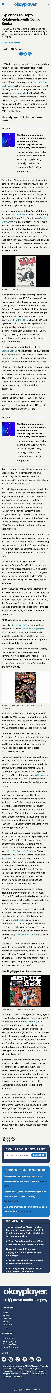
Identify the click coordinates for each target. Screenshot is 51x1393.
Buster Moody (30, 1021)
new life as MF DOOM (18, 320)
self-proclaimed (19, 214)
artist (41, 775)
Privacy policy (9, 1341)
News (5, 1313)
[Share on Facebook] (21, 54)
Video (6, 1321)
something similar (18, 93)
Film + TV (7, 1318)
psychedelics (19, 920)
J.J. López (6, 858)
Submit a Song (10, 1344)
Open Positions (10, 1347)
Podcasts (7, 1324)
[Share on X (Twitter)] (25, 54)
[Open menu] (3, 4)
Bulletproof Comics (25, 934)
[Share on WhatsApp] (30, 54)
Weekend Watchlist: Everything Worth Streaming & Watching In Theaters (25, 1181)
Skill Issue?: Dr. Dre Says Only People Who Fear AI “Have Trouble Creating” (25, 1196)
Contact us (8, 1338)
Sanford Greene (9, 351)
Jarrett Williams (19, 625)
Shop (5, 1327)
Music (6, 1315)
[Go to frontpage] (25, 4)
